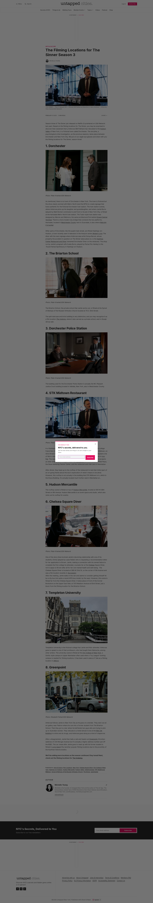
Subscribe (90, 457)
